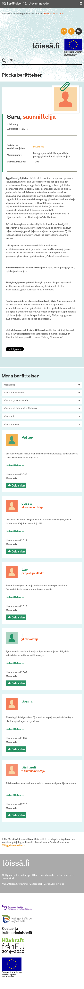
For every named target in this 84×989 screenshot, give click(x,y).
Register (24, 14)
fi (71, 31)
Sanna (26, 702)
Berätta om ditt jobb (54, 14)
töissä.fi (46, 46)
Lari (25, 570)
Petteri (27, 438)
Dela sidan (18, 485)
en (64, 31)
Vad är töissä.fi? (10, 14)
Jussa (26, 504)
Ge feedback (36, 14)
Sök (6, 61)
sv (78, 31)
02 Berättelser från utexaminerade (25, 3)
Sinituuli (28, 767)
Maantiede (38, 147)
